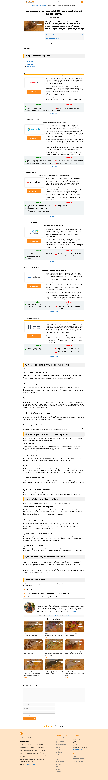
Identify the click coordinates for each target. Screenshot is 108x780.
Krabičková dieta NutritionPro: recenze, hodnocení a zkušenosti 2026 (74, 673)
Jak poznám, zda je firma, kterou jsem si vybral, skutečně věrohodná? (47, 593)
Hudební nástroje (60, 761)
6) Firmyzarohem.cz (32, 319)
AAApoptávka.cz (31, 66)
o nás (47, 615)
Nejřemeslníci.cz (31, 61)
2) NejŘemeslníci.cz (31, 119)
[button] (82, 2)
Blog (44, 2)
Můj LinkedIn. (73, 611)
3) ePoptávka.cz (30, 173)
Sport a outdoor (60, 741)
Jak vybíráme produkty (79, 758)
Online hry (58, 764)
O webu (75, 756)
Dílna (57, 743)
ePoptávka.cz (30, 63)
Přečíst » (25, 637)
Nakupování (59, 752)
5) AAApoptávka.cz (31, 267)
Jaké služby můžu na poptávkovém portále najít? (41, 597)
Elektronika (58, 757)
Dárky (49, 2)
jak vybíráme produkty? (53, 615)
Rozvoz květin (59, 771)
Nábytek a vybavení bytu (61, 745)
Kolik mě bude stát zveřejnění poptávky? (38, 590)
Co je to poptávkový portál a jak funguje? (58, 43)
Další (71, 2)
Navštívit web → (34, 91)
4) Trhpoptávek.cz (31, 222)
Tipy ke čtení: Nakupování (53, 38)
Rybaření (66, 2)
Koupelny (58, 769)
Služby (57, 751)
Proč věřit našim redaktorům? (54, 35)
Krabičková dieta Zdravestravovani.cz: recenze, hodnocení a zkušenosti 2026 (32, 673)
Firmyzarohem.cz (31, 68)
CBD (57, 766)
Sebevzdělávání (57, 2)
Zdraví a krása (59, 749)
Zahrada (58, 747)
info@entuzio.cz (77, 749)
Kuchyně (58, 768)
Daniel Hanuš (66, 615)
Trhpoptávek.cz (31, 64)
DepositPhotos (31, 764)
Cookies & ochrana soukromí (78, 762)
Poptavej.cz (30, 60)
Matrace (58, 756)
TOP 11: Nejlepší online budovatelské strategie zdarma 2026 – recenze (53, 653)
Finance (58, 759)
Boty (57, 763)
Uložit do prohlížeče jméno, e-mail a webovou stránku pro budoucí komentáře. (45, 715)
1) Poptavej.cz (29, 73)
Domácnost (59, 754)
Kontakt (77, 2)
